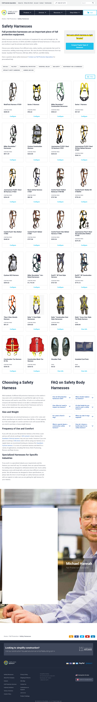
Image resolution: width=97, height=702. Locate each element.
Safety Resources (8, 674)
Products (27, 12)
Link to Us (23, 692)
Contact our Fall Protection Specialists (40, 57)
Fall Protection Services (10, 684)
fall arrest (17, 441)
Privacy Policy (24, 674)
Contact (41, 3)
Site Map (22, 681)
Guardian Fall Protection (27, 66)
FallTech (14, 66)
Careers (6, 681)
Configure (13, 116)
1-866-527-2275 (61, 3)
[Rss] (71, 636)
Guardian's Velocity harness (11, 438)
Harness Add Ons (28, 70)
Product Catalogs (25, 696)
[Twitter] (82, 636)
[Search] (93, 3)
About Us (20, 3)
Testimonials (48, 3)
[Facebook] (76, 636)
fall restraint (26, 436)
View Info (84, 329)
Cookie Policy (7, 694)
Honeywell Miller (44, 66)
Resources (57, 12)
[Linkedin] (93, 636)
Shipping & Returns (25, 677)
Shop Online (74, 12)
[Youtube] (87, 636)
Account (36, 3)
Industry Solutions (9, 687)
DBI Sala (5, 66)
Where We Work (28, 3)
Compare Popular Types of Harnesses (79, 46)
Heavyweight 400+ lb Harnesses (72, 66)
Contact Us (23, 684)
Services (42, 12)
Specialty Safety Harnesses (11, 70)
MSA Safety (56, 66)
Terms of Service (8, 690)
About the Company (9, 677)
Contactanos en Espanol (24, 688)
